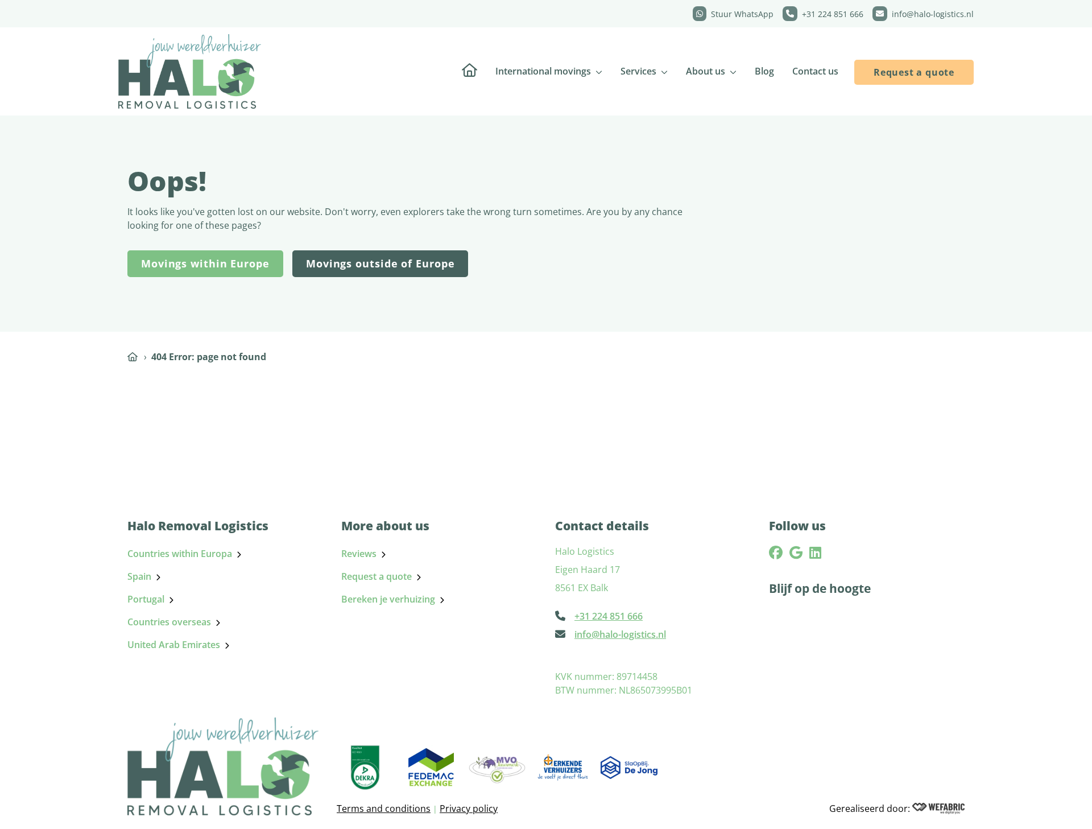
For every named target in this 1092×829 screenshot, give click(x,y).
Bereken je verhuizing (388, 599)
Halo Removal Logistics (197, 526)
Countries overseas (169, 622)
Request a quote (914, 72)
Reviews (359, 553)
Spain (139, 576)
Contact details (602, 526)
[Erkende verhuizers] (563, 767)
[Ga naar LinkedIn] (815, 552)
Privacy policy (469, 808)
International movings (543, 71)
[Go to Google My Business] (796, 552)
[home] (189, 71)
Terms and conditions (384, 808)
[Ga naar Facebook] (776, 552)
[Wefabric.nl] (938, 808)
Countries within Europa (179, 553)
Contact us (815, 71)
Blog (764, 71)
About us (705, 71)
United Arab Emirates (173, 644)
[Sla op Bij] (629, 767)
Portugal (145, 599)
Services (638, 71)
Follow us (797, 526)
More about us (385, 526)
